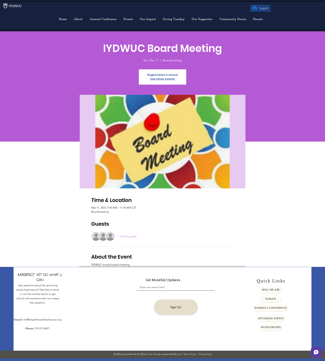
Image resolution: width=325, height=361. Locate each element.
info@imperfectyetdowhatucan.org (42, 319)
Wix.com (177, 354)
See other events (162, 79)
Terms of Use (189, 354)
